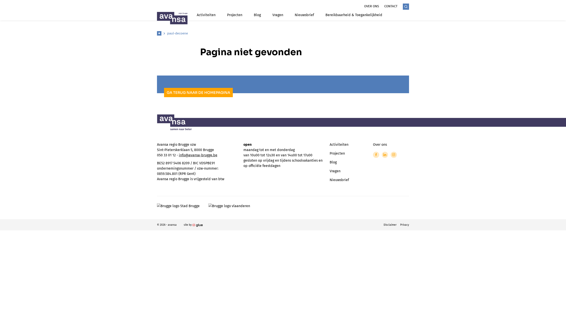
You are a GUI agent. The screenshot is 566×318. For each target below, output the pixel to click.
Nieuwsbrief (304, 15)
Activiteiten (206, 15)
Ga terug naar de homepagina (198, 92)
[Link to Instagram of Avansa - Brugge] (394, 155)
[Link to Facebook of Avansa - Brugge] (376, 155)
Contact (391, 6)
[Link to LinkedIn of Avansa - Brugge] (385, 155)
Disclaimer (390, 224)
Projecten (234, 15)
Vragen (277, 15)
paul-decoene (177, 33)
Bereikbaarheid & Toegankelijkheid (353, 15)
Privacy (404, 224)
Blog (257, 15)
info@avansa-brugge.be (198, 155)
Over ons (371, 6)
